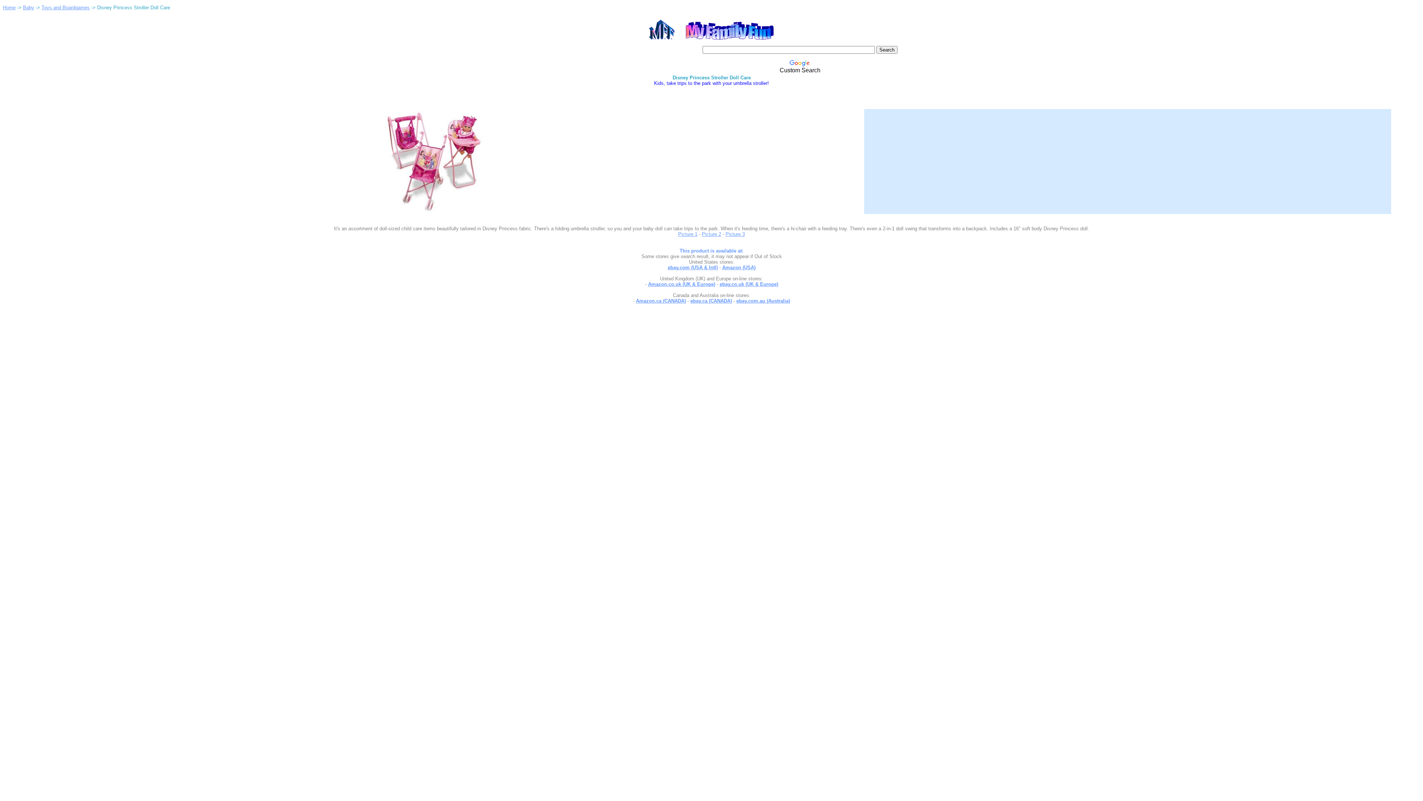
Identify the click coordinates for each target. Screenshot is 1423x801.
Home (9, 7)
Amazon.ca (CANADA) (661, 301)
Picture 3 (735, 234)
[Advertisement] (1127, 157)
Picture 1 (687, 234)
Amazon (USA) (739, 267)
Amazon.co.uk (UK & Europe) (681, 284)
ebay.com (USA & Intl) (693, 267)
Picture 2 (711, 234)
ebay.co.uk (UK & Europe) (749, 284)
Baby (28, 7)
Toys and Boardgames (66, 7)
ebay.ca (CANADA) (711, 301)
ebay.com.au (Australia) (763, 301)
